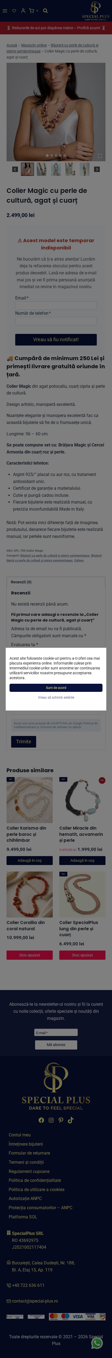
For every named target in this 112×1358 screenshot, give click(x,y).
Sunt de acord (56, 688)
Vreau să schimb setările (56, 697)
